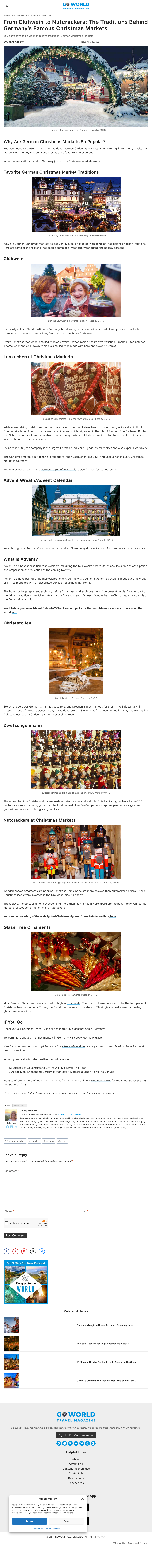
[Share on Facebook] (7, 1251)
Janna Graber (15, 41)
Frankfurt (34, 1141)
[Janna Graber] (11, 1115)
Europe (35, 15)
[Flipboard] (93, 1443)
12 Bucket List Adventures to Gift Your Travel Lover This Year (47, 1067)
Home (7, 15)
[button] (82, 1498)
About (7, 1106)
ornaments (73, 1003)
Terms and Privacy (53, 1528)
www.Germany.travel (89, 1037)
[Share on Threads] (33, 1251)
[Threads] (87, 1443)
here (14, 612)
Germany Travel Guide (36, 1028)
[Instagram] (15, 1127)
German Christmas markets (32, 243)
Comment (12, 1171)
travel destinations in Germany (85, 1028)
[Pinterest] (70, 1443)
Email (83, 1211)
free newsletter (101, 1080)
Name (9, 1211)
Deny (66, 1521)
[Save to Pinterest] (15, 1251)
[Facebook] (7, 1127)
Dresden (77, 706)
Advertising (76, 1463)
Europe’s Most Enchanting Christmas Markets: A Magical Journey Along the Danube (61, 1071)
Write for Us (119, 1543)
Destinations (20, 15)
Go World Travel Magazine (70, 1114)
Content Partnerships (76, 1468)
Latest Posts (19, 1106)
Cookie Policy (39, 1528)
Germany (47, 15)
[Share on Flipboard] (24, 1251)
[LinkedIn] (11, 1127)
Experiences (76, 1483)
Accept (30, 1521)
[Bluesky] (81, 1443)
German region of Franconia (58, 469)
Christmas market (22, 341)
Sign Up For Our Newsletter (76, 1435)
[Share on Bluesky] (42, 1251)
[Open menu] (144, 6)
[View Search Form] (7, 6)
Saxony (62, 1141)
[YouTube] (76, 1443)
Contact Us (76, 1473)
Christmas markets (15, 1141)
